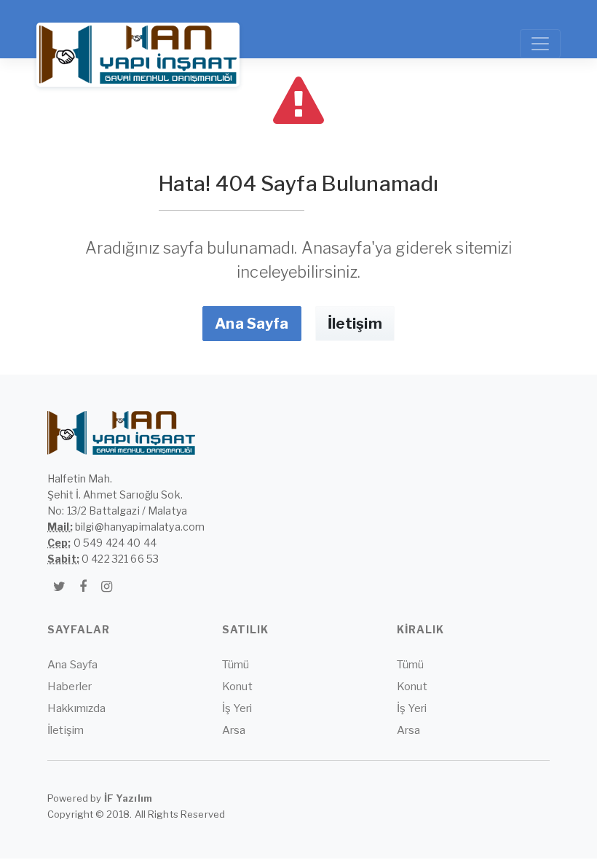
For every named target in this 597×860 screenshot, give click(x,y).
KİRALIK (420, 629)
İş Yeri (237, 708)
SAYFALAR (78, 629)
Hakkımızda (76, 708)
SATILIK (245, 629)
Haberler (69, 686)
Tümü (236, 664)
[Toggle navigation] (540, 43)
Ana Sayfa (251, 323)
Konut (237, 686)
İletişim (355, 323)
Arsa (234, 730)
